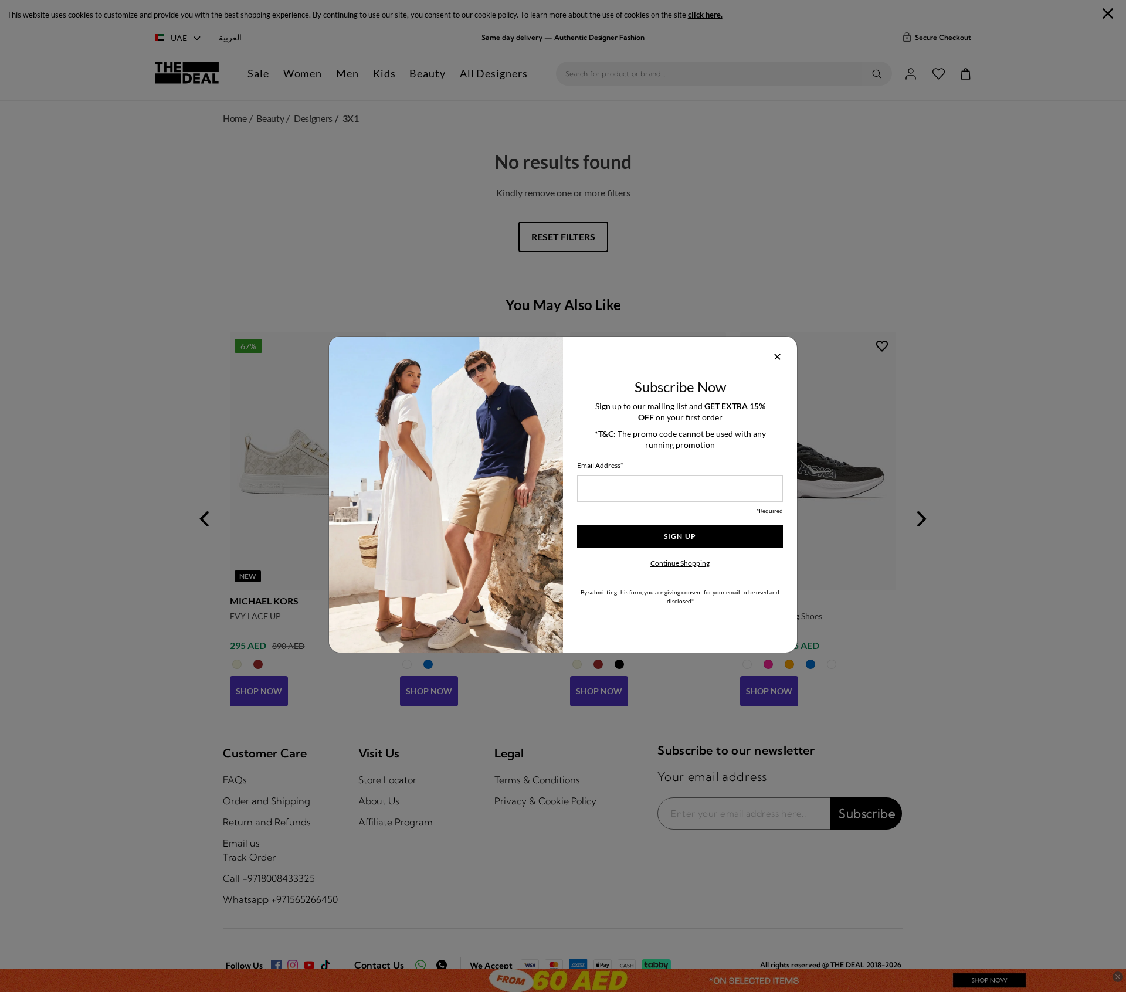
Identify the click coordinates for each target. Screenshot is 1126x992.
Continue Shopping (680, 563)
